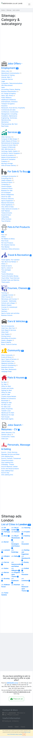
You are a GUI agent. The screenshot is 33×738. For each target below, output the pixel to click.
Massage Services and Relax (10, 454)
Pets (4, 235)
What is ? (10, 713)
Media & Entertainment (9, 157)
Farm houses (5, 417)
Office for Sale (6, 392)
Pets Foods (4, 241)
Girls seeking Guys (7, 456)
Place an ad (18, 699)
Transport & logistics (8, 104)
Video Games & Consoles (10, 209)
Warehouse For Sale (7, 415)
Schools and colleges (9, 303)
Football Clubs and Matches (10, 280)
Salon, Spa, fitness (8, 95)
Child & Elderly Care (7, 361)
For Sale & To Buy (18, 171)
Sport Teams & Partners (10, 359)
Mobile (10, 727)
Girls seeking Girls (7, 475)
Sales (3, 87)
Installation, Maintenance (9, 116)
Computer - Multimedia (8, 301)
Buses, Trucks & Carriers (9, 344)
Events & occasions (8, 155)
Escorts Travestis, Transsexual (11, 458)
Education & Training (8, 75)
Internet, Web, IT (6, 77)
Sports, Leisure (7, 268)
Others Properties (7, 409)
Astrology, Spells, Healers (10, 151)
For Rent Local (6, 404)
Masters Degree (6, 305)
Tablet (16, 727)
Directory (16, 721)
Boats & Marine (6, 342)
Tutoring (5, 293)
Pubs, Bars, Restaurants (8, 369)
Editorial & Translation (8, 159)
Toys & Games (5, 221)
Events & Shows (7, 357)
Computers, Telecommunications (11, 83)
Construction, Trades (8, 436)
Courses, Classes (18, 288)
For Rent (5, 382)
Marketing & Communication (11, 73)
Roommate (5, 400)
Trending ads (7, 721)
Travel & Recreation (19, 254)
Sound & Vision (6, 215)
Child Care (4, 438)
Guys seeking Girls (7, 462)
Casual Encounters (7, 460)
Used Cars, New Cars (9, 328)
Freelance (5, 161)
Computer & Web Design (10, 139)
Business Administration (9, 91)
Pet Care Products (7, 243)
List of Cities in (15, 524)
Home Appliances (7, 205)
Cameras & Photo (6, 188)
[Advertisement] (16, 43)
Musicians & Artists (7, 367)
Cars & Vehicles (17, 321)
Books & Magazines (7, 194)
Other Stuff (4, 332)
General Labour (7, 434)
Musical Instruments (7, 203)
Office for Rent (6, 386)
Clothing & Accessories (9, 176)
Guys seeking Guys (7, 470)
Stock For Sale (6, 196)
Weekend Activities (8, 363)
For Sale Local (5, 406)
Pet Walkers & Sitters (8, 239)
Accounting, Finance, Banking (10, 89)
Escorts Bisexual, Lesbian (9, 466)
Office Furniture (6, 219)
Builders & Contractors (8, 398)
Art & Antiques (6, 192)
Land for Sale (5, 394)
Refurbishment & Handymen (10, 143)
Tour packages (6, 270)
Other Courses (7, 297)
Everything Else (7, 178)
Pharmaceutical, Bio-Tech (9, 124)
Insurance (4, 106)
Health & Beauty (7, 180)
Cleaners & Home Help (9, 145)
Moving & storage (7, 163)
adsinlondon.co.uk (12, 683)
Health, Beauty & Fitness (10, 141)
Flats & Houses (16, 377)
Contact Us (21, 713)
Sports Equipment (8, 200)
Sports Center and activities (10, 313)
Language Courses (8, 295)
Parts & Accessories (7, 326)
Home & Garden (6, 186)
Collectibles (5, 217)
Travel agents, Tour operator (10, 260)
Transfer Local (5, 411)
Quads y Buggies (7, 340)
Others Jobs (6, 71)
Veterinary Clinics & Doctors (10, 249)
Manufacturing (6, 120)
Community (15, 350)
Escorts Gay (5, 472)
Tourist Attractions (7, 274)
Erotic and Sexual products (10, 468)
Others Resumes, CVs (8, 432)
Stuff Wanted (5, 211)
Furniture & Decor (7, 182)
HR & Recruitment (7, 85)
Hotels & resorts (6, 266)
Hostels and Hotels (7, 388)
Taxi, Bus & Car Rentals (9, 262)
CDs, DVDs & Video (7, 207)
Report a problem (13, 714)
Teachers (5, 309)
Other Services (7, 137)
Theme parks (5, 282)
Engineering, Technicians (9, 118)
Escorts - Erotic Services (9, 452)
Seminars (4, 311)
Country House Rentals (8, 396)
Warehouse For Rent (7, 413)
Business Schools (6, 315)
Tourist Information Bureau (9, 276)
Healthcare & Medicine (8, 99)
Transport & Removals (8, 147)
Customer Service (7, 79)
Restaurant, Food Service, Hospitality (13, 108)
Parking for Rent (6, 390)
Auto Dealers (6, 334)
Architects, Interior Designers (11, 153)
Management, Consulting (9, 114)
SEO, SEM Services (8, 149)
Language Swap (6, 371)
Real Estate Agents (7, 419)
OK (24, 734)
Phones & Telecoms (7, 198)
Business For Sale (6, 190)
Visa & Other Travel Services (10, 278)
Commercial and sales (8, 110)
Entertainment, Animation (9, 101)
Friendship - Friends (7, 464)
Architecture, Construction (9, 112)
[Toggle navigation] (29, 4)
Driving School (6, 336)
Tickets (3, 272)
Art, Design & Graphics (8, 93)
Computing (5, 184)
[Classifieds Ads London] (11, 4)
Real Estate (5, 126)
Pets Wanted (5, 247)
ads (26, 527)
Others (3, 237)
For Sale (4, 384)
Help (5, 714)
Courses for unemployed (9, 307)
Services (13, 132)
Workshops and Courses (10, 299)
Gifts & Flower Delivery (9, 165)
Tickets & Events (6, 213)
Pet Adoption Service (8, 245)
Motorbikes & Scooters (8, 338)
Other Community (8, 355)
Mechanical (5, 122)
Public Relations (6, 97)
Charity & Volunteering (9, 365)
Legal (3, 81)
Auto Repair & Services (8, 330)
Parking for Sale (6, 402)
